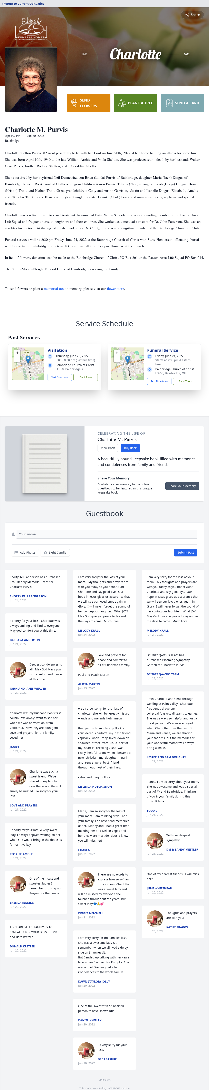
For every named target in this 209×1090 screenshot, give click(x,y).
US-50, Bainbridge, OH (71, 369)
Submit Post (186, 552)
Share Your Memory (182, 486)
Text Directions (59, 377)
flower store (115, 288)
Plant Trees (85, 377)
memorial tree (54, 288)
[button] (28, 359)
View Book (108, 448)
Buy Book (130, 448)
